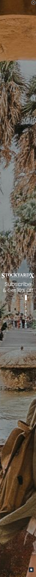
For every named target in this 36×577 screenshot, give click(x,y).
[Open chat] (31, 569)
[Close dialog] (33, 2)
